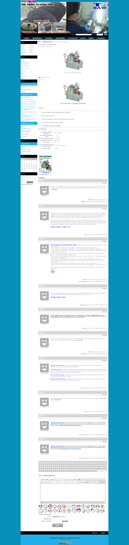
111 (55, 468)
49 (67, 464)
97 (96, 466)
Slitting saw (24, 91)
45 (59, 464)
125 (84, 468)
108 (49, 468)
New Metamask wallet (56, 369)
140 (45, 471)
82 (65, 466)
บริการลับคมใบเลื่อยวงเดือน (29, 84)
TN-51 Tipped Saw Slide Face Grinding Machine (28, 109)
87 (75, 466)
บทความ (23, 70)
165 (96, 471)
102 (106, 466)
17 (71, 461)
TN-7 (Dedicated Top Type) (27, 99)
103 (39, 468)
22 (81, 461)
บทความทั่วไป (25, 144)
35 (39, 464)
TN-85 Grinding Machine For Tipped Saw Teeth (28, 120)
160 (86, 471)
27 (91, 461)
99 (100, 466)
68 (106, 464)
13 (63, 461)
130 (94, 468)
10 (57, 461)
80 (61, 466)
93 (87, 466)
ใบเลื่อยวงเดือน (25, 134)
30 (98, 461)
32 (102, 461)
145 (55, 471)
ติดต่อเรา (23, 73)
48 (65, 464)
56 (81, 464)
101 (104, 466)
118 (70, 468)
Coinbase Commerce (56, 227)
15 (67, 461)
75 (51, 466)
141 (47, 471)
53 (75, 464)
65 (100, 464)
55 (79, 464)
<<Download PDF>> (43, 174)
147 (59, 471)
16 (69, 461)
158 (82, 471)
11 (59, 461)
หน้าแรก (23, 60)
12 (61, 461)
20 (77, 461)
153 (72, 471)
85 (71, 466)
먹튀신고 (54, 189)
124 (82, 468)
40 (49, 464)
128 (90, 468)
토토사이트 (80, 340)
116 (66, 468)
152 (70, 471)
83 (67, 466)
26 (89, 461)
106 (45, 468)
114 (61, 468)
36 (41, 464)
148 (61, 471)
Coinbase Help (57, 399)
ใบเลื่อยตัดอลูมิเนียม (26, 131)
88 (77, 466)
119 (72, 468)
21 (79, 461)
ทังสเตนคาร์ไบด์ (25, 146)
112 (57, 468)
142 (49, 471)
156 (78, 471)
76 (53, 466)
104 (41, 468)
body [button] (42, 502)
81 (63, 466)
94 (89, 466)
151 (68, 471)
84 (69, 466)
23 (83, 461)
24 (85, 461)
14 (65, 461)
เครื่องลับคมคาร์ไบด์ (27, 94)
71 (43, 466)
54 (77, 464)
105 (43, 468)
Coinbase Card (66, 227)
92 (85, 466)
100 (102, 466)
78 (57, 466)
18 (73, 461)
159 (84, 471)
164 (94, 471)
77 (55, 466)
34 (106, 461)
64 (98, 464)
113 (59, 468)
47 (63, 464)
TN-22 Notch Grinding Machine (28, 106)
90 (81, 466)
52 (73, 464)
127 (88, 468)
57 (83, 464)
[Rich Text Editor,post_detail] (73, 492)
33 (104, 461)
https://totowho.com (102, 199)
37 (43, 464)
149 (63, 471)
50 (69, 464)
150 (66, 471)
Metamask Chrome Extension (58, 379)
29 (96, 461)
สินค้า (39, 41)
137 (39, 471)
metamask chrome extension (58, 297)
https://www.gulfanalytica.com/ (99, 279)
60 (89, 464)
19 (75, 461)
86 (73, 466)
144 (53, 471)
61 (91, 464)
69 (39, 466)
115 (63, 468)
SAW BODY (24, 136)
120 (74, 468)
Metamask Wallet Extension (57, 365)
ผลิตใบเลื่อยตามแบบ (26, 128)
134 (102, 468)
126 (86, 468)
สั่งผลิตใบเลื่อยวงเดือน (27, 123)
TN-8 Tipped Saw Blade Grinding (29, 101)
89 (79, 466)
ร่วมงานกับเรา (24, 76)
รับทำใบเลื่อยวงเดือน (26, 151)
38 (45, 464)
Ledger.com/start (95, 315)
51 (71, 464)
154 (74, 471)
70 (41, 466)
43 (55, 464)
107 (47, 468)
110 (53, 468)
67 (104, 464)
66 (102, 464)
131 (96, 468)
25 (87, 461)
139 (43, 471)
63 (96, 464)
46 (61, 464)
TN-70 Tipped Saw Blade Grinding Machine (29, 112)
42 (53, 464)
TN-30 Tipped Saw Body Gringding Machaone (27, 116)
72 (45, 466)
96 (94, 466)
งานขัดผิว (24, 126)
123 (80, 468)
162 (90, 471)
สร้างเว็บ (28, 1)
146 (57, 471)
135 (104, 468)
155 (76, 471)
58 (85, 464)
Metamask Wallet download (57, 375)
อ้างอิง (105, 183)
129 (92, 468)
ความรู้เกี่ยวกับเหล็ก (26, 149)
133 (100, 468)
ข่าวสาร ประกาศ (25, 68)
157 (80, 471)
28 (94, 461)
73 (47, 466)
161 (88, 471)
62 (94, 464)
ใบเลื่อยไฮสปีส (25, 86)
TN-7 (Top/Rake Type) (26, 97)
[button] (45, 479)
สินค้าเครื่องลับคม (25, 63)
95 (91, 466)
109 (51, 468)
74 (49, 466)
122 (78, 468)
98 (98, 466)
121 (76, 468)
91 (83, 466)
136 (106, 468)
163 (92, 471)
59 (87, 464)
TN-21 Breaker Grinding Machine (29, 103)
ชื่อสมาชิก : (23, 177)
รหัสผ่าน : (23, 179)
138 (41, 471)
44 (57, 464)
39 (47, 464)
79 (59, 466)
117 (68, 468)
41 (51, 464)
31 (100, 461)
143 (51, 471)
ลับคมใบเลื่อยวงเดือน (26, 89)
